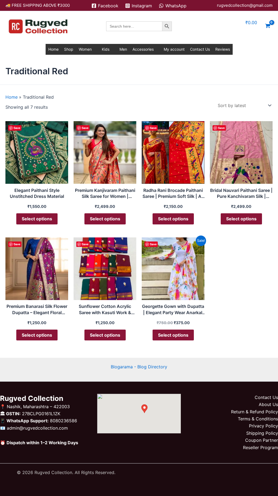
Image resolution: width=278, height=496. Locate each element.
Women (85, 49)
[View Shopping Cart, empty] (268, 26)
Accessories (143, 49)
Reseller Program (260, 447)
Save (17, 128)
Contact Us (200, 49)
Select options (37, 218)
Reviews (222, 49)
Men (123, 49)
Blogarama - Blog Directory (139, 366)
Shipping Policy (262, 433)
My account (174, 49)
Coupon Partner (261, 440)
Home (53, 49)
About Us (268, 404)
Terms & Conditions (258, 418)
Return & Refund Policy (254, 411)
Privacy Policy (263, 426)
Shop (68, 49)
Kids (105, 49)
